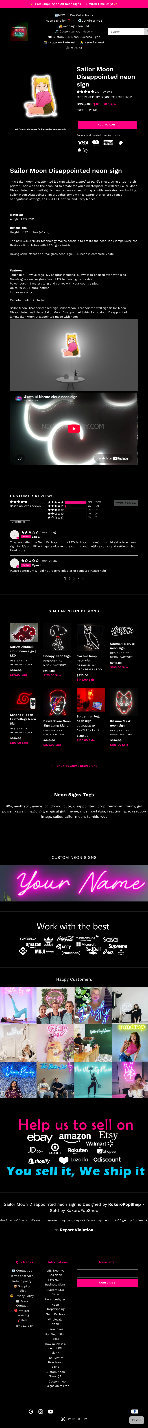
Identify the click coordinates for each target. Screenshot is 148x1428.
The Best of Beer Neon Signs (55, 1362)
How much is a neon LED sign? (55, 1348)
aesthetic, (22, 806)
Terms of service (21, 1276)
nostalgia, (98, 811)
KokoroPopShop (116, 97)
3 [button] (74, 578)
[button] (86, 91)
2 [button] (69, 578)
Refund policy (22, 1281)
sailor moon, (75, 816)
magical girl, (56, 811)
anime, (37, 806)
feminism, (116, 806)
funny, (130, 806)
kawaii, (20, 811)
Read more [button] (17, 550)
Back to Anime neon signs (76, 765)
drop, (101, 806)
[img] (30, 532)
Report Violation (75, 1229)
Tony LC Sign (25, 1325)
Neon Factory (55, 1314)
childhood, (53, 806)
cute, (68, 806)
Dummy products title (30, 3)
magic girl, (36, 811)
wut (103, 816)
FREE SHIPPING (87, 110)
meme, (73, 811)
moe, (84, 811)
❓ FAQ (22, 1320)
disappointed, (84, 806)
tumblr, (93, 816)
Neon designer (55, 1299)
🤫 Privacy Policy (22, 1296)
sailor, (58, 816)
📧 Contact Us (22, 1270)
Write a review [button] (126, 503)
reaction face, (119, 811)
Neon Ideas (55, 1329)
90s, (9, 806)
